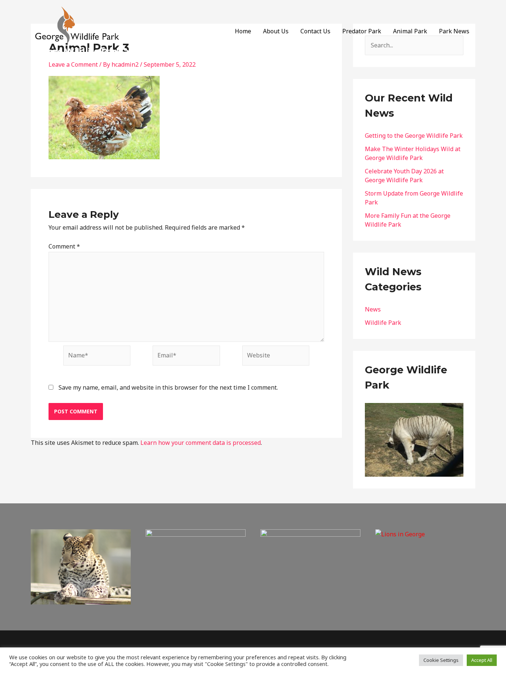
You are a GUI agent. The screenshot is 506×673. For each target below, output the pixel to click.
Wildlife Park (383, 323)
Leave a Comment (73, 64)
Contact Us (315, 31)
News (373, 309)
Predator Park (361, 31)
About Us (276, 31)
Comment (64, 246)
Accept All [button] (481, 660)
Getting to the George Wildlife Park (414, 135)
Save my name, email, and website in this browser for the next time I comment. (168, 387)
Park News (454, 31)
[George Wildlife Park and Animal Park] (77, 25)
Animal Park (410, 31)
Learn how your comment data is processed (200, 443)
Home (243, 31)
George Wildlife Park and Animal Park (113, 51)
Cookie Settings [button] (441, 660)
